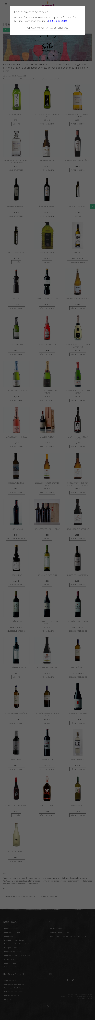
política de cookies (57, 20)
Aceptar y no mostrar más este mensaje (47, 27)
